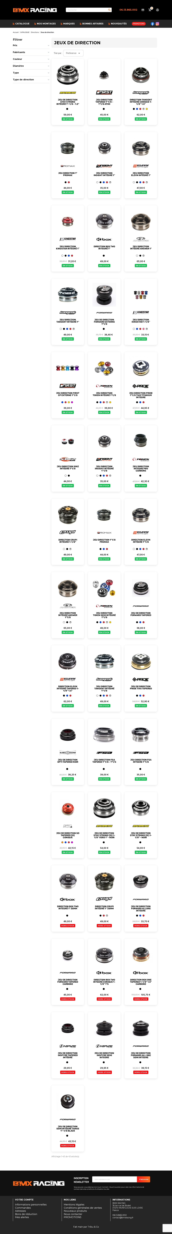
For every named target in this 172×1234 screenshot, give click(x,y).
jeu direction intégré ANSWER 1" (141, 247)
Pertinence (73, 53)
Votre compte (24, 1199)
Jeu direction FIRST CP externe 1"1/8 (67, 394)
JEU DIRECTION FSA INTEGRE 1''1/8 (140, 761)
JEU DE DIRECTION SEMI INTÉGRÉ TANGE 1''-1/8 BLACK (67, 1128)
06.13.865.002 (128, 9)
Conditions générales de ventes (83, 1207)
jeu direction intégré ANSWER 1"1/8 (67, 615)
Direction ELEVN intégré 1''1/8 (140, 541)
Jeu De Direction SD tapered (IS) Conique (67, 835)
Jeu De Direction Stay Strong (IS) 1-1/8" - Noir (141, 835)
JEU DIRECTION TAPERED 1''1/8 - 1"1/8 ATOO (104, 102)
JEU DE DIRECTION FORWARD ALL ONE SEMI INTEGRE (141, 1055)
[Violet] (72, 402)
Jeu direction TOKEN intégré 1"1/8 (104, 394)
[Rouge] (140, 109)
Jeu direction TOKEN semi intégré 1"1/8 (104, 615)
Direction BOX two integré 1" (104, 247)
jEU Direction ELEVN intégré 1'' (141, 174)
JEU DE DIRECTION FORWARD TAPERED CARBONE (67, 982)
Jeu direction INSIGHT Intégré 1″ (104, 174)
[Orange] (62, 842)
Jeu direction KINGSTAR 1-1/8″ (141, 321)
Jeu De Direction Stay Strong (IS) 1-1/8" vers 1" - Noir (104, 835)
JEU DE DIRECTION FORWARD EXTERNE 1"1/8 (104, 322)
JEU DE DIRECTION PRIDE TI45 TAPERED (141, 687)
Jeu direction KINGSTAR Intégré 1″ (67, 247)
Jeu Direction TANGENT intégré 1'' (67, 321)
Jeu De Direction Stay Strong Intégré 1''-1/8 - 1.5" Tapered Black (67, 103)
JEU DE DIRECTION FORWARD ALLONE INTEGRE (141, 908)
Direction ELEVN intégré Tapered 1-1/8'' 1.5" (68, 688)
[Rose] (143, 329)
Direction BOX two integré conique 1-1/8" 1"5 (104, 982)
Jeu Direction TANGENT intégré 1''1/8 (104, 688)
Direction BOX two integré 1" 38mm (67, 907)
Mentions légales (74, 1204)
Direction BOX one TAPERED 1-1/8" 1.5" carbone (141, 982)
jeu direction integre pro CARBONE (141, 468)
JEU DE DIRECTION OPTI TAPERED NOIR (67, 761)
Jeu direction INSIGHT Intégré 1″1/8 (104, 468)
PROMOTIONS (72, 1217)
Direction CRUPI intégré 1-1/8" (67, 541)
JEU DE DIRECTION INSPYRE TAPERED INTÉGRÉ (68, 1055)
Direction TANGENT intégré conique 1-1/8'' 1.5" (141, 102)
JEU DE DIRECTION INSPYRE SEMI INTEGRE (104, 1055)
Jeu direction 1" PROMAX (67, 174)
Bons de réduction (26, 1214)
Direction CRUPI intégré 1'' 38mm (104, 907)
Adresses (20, 1210)
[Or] (147, 109)
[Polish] (143, 109)
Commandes (23, 1207)
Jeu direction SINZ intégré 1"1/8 (68, 467)
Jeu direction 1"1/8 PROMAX (104, 541)
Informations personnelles (31, 1204)
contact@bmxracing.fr (122, 1217)
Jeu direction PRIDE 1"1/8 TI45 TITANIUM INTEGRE (141, 395)
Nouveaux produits (75, 1210)
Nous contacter (73, 1214)
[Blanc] (97, 182)
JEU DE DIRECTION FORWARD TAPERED (140, 614)
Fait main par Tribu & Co (86, 1227)
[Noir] (67, 109)
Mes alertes (22, 1217)
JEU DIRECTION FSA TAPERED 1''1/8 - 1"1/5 (104, 761)
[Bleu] (137, 109)
